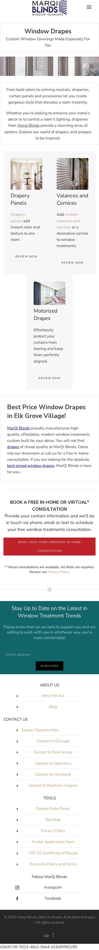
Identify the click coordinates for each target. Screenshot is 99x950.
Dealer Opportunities (40, 730)
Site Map (53, 819)
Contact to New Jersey (53, 752)
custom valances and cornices (68, 221)
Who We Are (52, 695)
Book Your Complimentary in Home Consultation (49, 546)
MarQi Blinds (18, 428)
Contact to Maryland (53, 774)
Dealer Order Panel (53, 808)
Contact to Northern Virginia (53, 785)
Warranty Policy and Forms (53, 864)
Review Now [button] (26, 256)
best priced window (24, 465)
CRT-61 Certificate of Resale (53, 853)
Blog (53, 706)
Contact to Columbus (53, 763)
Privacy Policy (58, 572)
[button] (53, 935)
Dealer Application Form (53, 841)
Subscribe (50, 666)
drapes (13, 446)
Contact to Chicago (53, 741)
